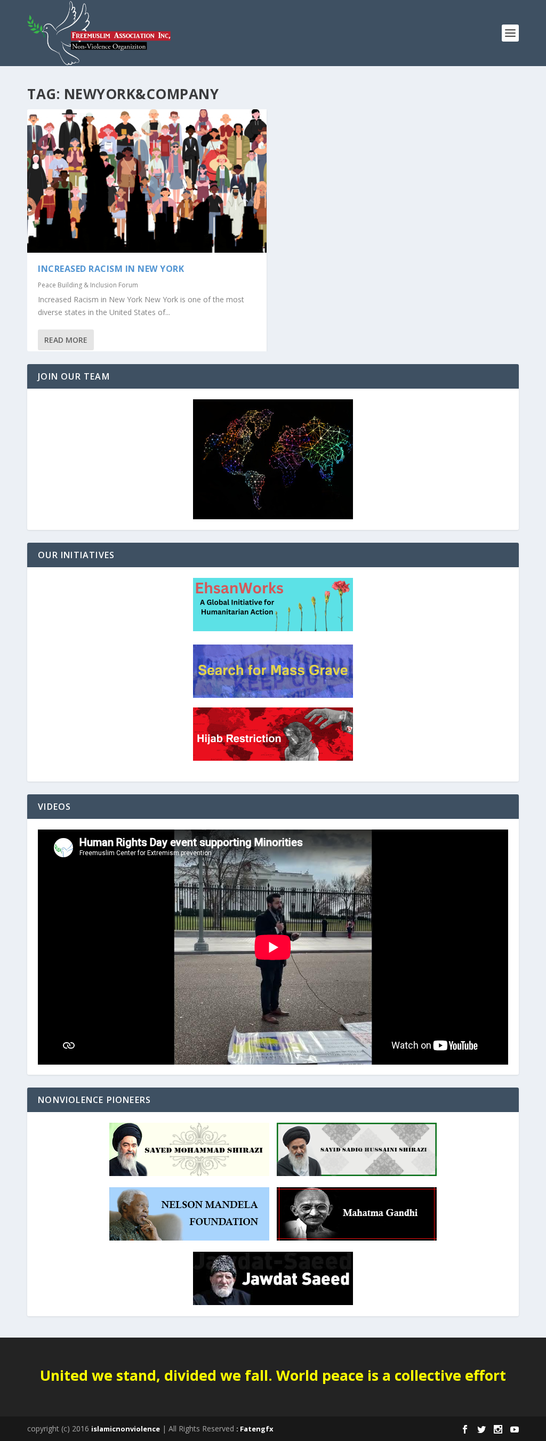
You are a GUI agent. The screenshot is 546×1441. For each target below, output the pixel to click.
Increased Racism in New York (111, 269)
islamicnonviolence (125, 1429)
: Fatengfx (255, 1429)
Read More (65, 340)
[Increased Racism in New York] (147, 181)
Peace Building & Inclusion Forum (88, 284)
